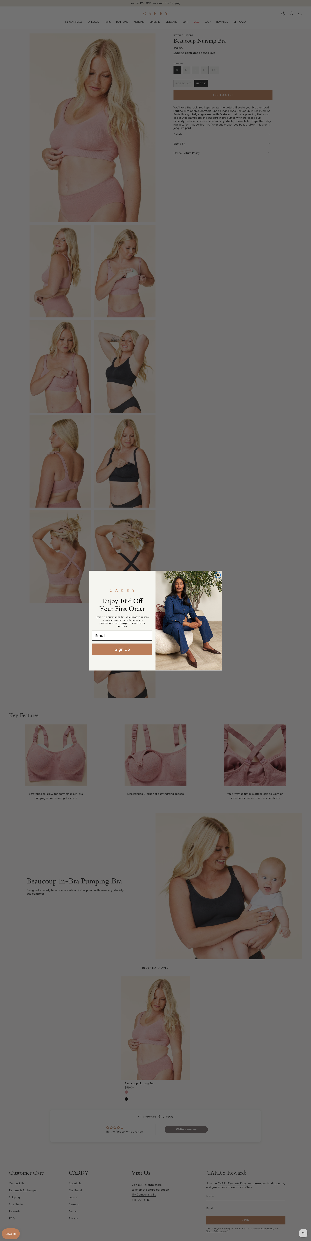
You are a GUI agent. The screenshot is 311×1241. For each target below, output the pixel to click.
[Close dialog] (218, 575)
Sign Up (122, 649)
